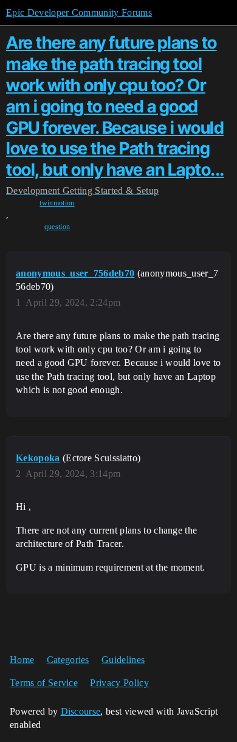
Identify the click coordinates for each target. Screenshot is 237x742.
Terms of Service (44, 683)
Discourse (81, 711)
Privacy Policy (119, 683)
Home (22, 659)
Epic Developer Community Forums (79, 12)
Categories (68, 659)
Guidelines (123, 659)
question (57, 226)
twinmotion (57, 203)
